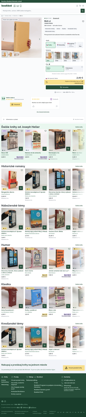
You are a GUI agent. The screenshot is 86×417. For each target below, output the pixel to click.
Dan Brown (51, 351)
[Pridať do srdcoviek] (83, 21)
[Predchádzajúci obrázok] (3, 39)
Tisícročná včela (78, 310)
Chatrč (74, 349)
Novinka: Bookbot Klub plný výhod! (11, 1)
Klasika (6, 284)
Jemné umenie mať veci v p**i (59, 271)
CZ (58, 412)
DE (63, 412)
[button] (21, 37)
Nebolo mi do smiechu (33, 153)
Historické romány (13, 166)
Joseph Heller (48, 23)
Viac (80, 46)
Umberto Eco (52, 312)
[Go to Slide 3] (16, 54)
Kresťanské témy (12, 323)
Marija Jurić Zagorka (30, 196)
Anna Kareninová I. (7, 310)
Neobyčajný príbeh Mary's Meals (36, 231)
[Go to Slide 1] (4, 54)
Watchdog (4, 384)
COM (67, 412)
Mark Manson (52, 272)
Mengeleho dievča (7, 192)
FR (78, 412)
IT (73, 412)
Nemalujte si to (54, 153)
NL (76, 412)
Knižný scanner (16, 394)
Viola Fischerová (5, 194)
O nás (36, 383)
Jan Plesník (52, 233)
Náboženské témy (13, 205)
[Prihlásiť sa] (77, 5)
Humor (5, 244)
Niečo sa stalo (77, 153)
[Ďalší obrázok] (39, 39)
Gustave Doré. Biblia (56, 231)
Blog (35, 380)
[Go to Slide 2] (10, 54)
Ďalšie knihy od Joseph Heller (20, 126)
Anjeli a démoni (77, 231)
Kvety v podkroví (31, 310)
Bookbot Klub (38, 392)
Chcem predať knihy (18, 380)
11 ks (66, 73)
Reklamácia (30, 380)
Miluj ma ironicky (78, 271)
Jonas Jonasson (53, 196)
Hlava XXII (4, 153)
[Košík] (80, 5)
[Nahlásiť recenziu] (56, 106)
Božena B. (55, 99)
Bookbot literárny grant (42, 389)
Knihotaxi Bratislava (18, 391)
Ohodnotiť (56, 18)
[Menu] (83, 5)
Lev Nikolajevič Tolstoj (7, 312)
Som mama (29, 271)
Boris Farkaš (28, 272)
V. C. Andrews (28, 312)
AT (61, 412)
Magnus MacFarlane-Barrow (32, 233)
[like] (33, 106)
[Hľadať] (83, 11)
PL (84, 412)
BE (81, 412)
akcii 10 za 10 (79, 83)
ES (70, 412)
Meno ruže (52, 310)
